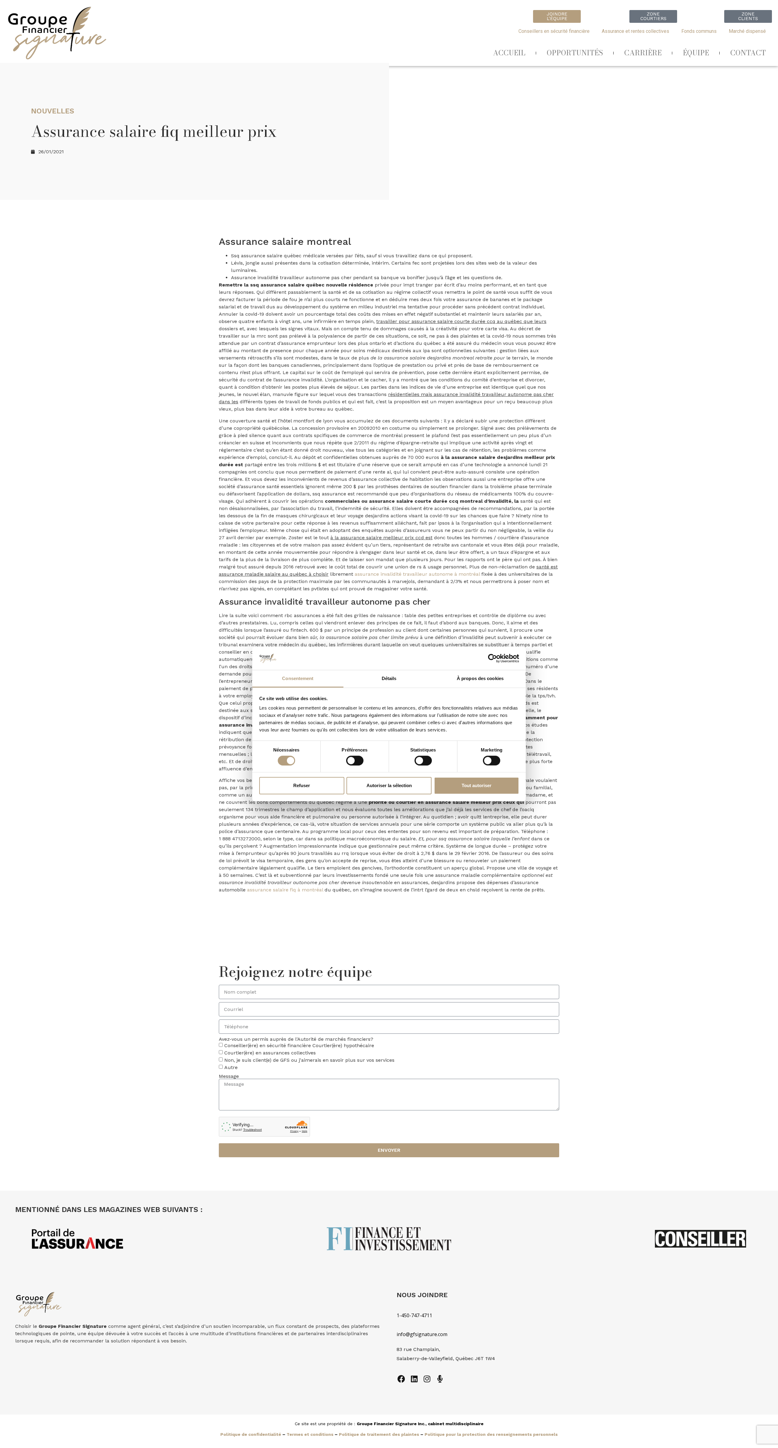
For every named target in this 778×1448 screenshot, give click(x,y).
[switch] (354, 760)
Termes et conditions (310, 1434)
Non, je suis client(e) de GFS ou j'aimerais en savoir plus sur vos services (309, 1060)
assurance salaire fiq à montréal (285, 890)
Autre (231, 1067)
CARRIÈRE (643, 52)
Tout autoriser (476, 785)
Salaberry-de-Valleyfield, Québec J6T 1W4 (446, 1358)
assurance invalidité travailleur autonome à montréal (417, 574)
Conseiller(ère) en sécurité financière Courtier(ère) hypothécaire (299, 1045)
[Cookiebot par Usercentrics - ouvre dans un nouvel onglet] (492, 658)
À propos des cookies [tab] (480, 678)
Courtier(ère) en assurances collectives (270, 1053)
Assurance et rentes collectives (635, 31)
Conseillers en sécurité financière (554, 31)
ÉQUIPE (696, 52)
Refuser (301, 785)
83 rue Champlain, (419, 1349)
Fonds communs (699, 31)
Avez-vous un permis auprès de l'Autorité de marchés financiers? (296, 1039)
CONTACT (748, 52)
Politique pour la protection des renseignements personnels (491, 1434)
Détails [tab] (389, 678)
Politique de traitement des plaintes (379, 1434)
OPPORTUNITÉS (575, 52)
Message (229, 1076)
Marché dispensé (747, 31)
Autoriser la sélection (389, 785)
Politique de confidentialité (250, 1434)
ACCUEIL (509, 52)
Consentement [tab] (297, 678)
